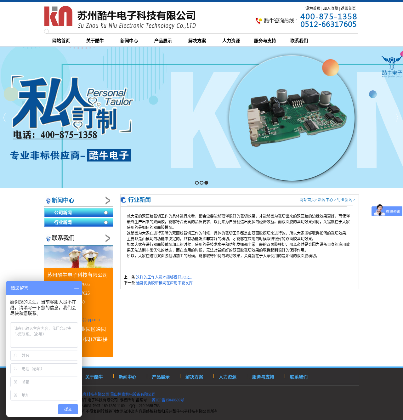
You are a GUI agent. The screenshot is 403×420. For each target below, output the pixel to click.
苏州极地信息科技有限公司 (86, 394)
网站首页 (307, 200)
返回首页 (348, 8)
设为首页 (313, 8)
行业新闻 (63, 222)
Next (396, 117)
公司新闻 (63, 212)
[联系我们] (78, 257)
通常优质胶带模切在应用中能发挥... (166, 283)
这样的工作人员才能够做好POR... (164, 277)
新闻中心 (63, 200)
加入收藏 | (331, 8)
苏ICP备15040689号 (168, 400)
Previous (5, 117)
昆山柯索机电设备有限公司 (133, 394)
